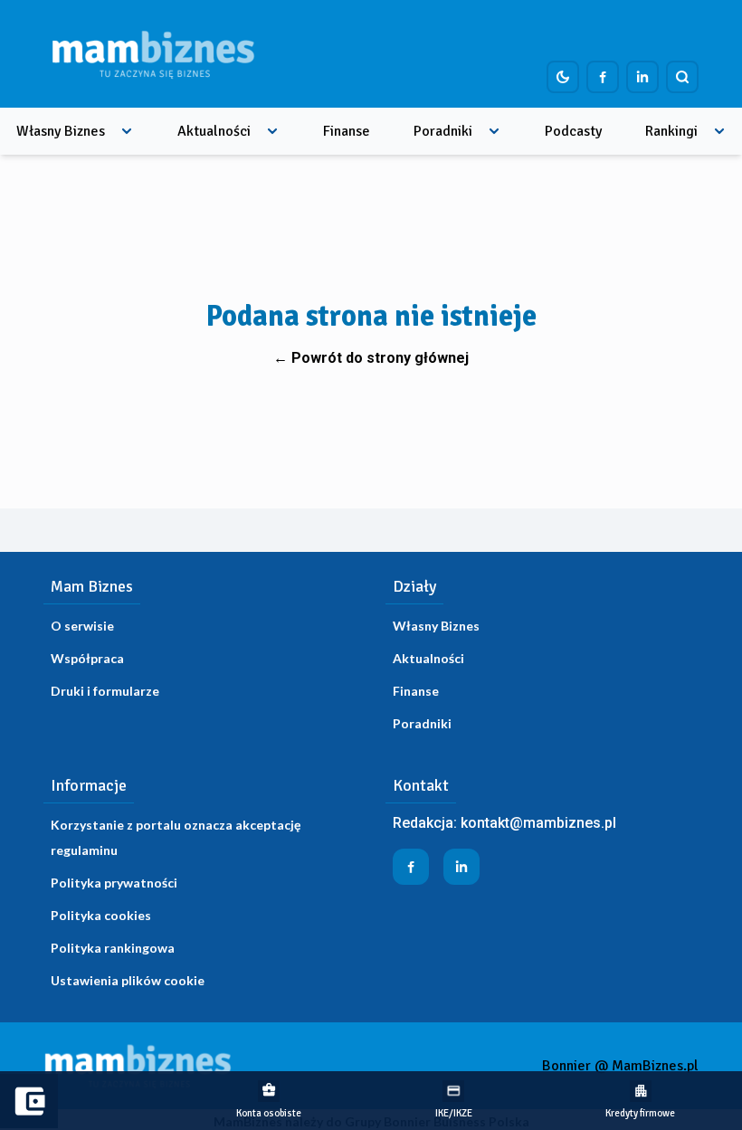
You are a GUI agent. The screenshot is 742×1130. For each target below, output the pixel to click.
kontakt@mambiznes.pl (538, 822)
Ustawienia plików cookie (128, 980)
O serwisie (82, 625)
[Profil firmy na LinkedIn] (642, 77)
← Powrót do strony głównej (371, 357)
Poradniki (443, 131)
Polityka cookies (101, 915)
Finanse (346, 131)
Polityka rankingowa (113, 947)
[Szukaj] (682, 77)
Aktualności (214, 131)
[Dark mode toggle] (563, 77)
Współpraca (87, 658)
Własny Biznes (60, 131)
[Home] (152, 53)
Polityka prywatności (114, 882)
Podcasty (573, 131)
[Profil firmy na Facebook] (602, 77)
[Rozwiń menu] (126, 131)
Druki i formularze (105, 690)
